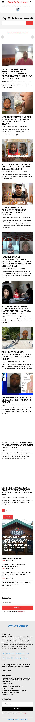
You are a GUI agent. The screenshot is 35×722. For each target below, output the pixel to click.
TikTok (27, 653)
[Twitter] (3, 658)
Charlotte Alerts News (15, 81)
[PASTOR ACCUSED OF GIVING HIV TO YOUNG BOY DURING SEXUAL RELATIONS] (17, 150)
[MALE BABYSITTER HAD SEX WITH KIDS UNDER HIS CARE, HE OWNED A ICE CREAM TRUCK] (17, 103)
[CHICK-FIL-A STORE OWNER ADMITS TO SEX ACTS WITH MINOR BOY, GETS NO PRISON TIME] (17, 474)
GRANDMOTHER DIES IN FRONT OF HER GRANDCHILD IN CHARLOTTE (14, 565)
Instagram (18, 653)
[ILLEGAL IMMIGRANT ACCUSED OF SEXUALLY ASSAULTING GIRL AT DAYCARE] (17, 194)
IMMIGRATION (5, 81)
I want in (16, 607)
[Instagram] (13, 653)
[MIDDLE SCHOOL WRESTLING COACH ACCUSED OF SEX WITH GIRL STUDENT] (17, 429)
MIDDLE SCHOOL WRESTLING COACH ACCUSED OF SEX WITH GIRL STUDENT (17, 445)
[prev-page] (2, 37)
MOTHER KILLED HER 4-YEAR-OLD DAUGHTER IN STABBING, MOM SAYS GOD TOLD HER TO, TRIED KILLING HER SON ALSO (16, 574)
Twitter (8, 658)
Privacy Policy (21, 611)
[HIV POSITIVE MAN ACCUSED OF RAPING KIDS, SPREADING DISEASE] (17, 384)
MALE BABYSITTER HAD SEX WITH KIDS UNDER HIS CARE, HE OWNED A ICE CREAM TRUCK (17, 120)
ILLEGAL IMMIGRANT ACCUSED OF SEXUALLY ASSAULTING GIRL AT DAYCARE (14, 211)
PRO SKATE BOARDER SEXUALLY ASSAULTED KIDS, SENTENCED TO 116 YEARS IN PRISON (17, 355)
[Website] (12, 658)
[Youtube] (21, 658)
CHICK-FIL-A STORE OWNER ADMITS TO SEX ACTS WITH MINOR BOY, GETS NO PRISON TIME (17, 491)
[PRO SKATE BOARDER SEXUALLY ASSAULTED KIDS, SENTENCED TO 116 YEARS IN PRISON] (17, 338)
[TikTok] (23, 653)
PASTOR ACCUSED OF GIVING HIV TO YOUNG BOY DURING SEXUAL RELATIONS (16, 166)
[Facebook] (3, 653)
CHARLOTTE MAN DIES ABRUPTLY (12, 558)
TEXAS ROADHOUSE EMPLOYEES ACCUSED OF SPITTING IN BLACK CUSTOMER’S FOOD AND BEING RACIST (17, 543)
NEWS (3, 126)
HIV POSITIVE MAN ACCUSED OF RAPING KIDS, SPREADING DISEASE (17, 400)
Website (17, 658)
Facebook (8, 653)
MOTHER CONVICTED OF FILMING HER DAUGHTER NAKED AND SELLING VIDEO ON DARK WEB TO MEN (16, 310)
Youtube (26, 658)
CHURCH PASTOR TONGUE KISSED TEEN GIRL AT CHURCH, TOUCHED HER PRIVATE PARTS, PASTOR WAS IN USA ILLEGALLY (17, 74)
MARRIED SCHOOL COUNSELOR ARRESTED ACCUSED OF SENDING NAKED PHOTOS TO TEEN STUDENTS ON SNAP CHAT (17, 261)
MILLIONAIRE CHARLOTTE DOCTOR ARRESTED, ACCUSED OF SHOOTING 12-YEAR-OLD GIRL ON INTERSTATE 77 (16, 583)
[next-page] (13, 510)
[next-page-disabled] (32, 37)
